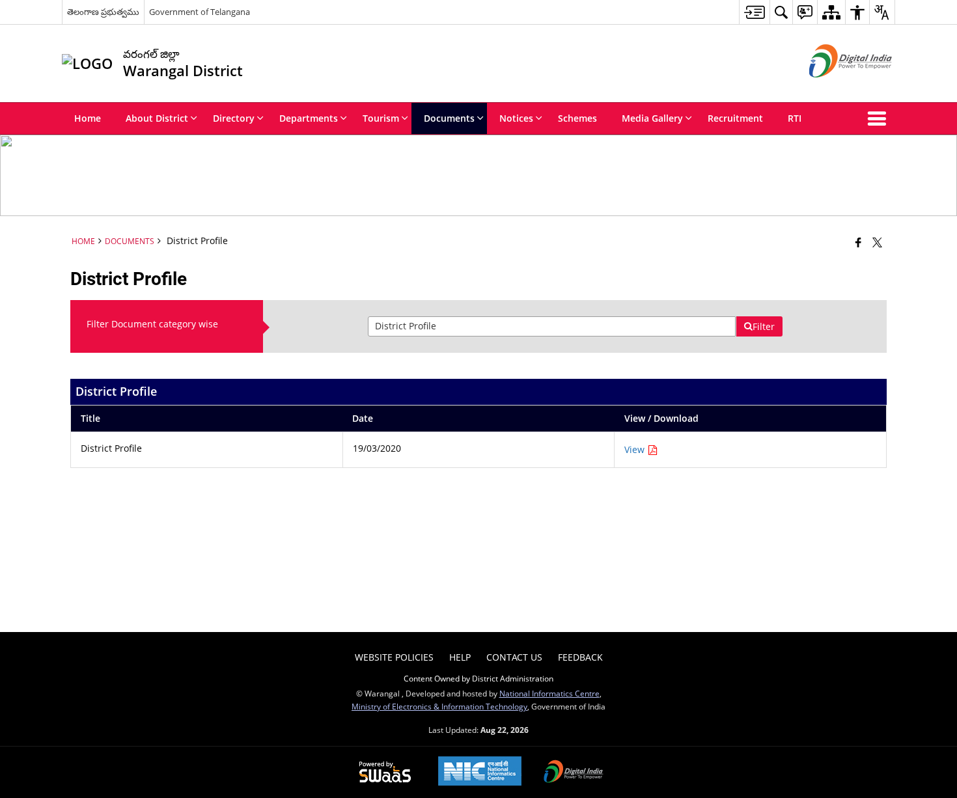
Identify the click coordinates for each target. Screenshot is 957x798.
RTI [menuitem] (794, 118)
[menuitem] (754, 12)
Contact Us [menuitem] (514, 657)
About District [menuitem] (157, 118)
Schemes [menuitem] (577, 118)
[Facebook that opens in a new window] (858, 242)
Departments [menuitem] (308, 118)
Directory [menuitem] (234, 118)
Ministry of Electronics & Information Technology (439, 706)
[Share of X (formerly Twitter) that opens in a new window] (877, 242)
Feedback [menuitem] (580, 657)
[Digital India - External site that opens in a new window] (834, 88)
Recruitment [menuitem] (735, 118)
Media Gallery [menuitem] (652, 118)
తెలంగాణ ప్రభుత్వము (103, 12)
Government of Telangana (199, 12)
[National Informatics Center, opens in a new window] (479, 772)
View (635, 449)
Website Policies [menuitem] (394, 657)
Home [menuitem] (87, 118)
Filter (764, 326)
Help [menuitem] (460, 657)
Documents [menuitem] (449, 118)
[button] (879, 118)
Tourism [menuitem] (381, 118)
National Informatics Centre (549, 693)
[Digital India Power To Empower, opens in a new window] (573, 772)
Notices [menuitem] (516, 118)
